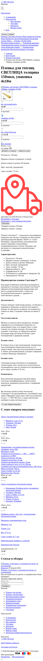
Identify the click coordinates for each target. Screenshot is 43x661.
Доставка (14, 24)
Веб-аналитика (18, 657)
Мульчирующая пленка (10, 43)
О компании (11, 17)
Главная (9, 53)
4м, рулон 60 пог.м (8, 132)
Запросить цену (24, 151)
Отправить (6, 586)
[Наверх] (2, 659)
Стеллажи (30, 49)
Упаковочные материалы (16, 605)
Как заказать (16, 21)
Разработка (5, 657)
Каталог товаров (8, 34)
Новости (4, 568)
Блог (8, 30)
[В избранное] (2, 114)
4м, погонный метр (9, 104)
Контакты (15, 26)
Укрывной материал (31, 43)
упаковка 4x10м (7, 118)
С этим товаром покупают (11, 404)
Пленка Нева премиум (25, 37)
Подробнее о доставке (10, 219)
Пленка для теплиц (13, 592)
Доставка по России (9, 647)
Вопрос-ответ (16, 28)
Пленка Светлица (8, 37)
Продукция (5, 13)
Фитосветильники (18, 49)
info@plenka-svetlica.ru (10, 643)
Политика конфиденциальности (19, 633)
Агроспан (24, 45)
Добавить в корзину (9, 151)
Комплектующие (13, 47)
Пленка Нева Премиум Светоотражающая (21, 38)
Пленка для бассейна (22, 41)
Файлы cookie (11, 631)
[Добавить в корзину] (4, 436)
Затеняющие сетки (13, 601)
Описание (5, 223)
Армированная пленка (10, 45)
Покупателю (11, 19)
